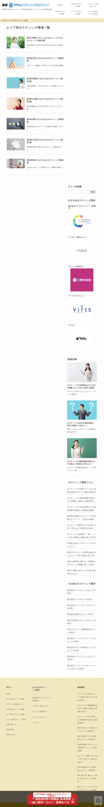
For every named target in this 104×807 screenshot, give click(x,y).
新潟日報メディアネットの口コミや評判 (81, 658)
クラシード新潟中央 (39, 711)
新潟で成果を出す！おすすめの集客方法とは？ (81, 572)
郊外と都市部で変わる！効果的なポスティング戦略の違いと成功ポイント (81, 563)
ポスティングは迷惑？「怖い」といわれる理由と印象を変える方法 (81, 535)
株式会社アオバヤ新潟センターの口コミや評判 (81, 649)
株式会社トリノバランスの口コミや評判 (81, 607)
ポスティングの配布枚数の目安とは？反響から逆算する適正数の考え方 (81, 500)
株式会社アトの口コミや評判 (79, 599)
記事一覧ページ (11, 724)
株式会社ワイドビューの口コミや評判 (81, 592)
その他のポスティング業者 (60, 12)
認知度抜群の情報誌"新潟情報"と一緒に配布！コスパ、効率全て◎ (52, 799)
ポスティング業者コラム (93, 5)
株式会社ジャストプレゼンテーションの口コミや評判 (81, 667)
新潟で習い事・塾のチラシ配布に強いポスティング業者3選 (87, 778)
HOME (60, 5)
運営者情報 (10, 729)
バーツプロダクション (40, 717)
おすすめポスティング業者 (76, 5)
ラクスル (35, 723)
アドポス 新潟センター (40, 706)
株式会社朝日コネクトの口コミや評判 (81, 622)
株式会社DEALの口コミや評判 (80, 614)
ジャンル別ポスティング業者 (93, 12)
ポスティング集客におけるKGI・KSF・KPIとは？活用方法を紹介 (81, 526)
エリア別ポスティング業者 (76, 12)
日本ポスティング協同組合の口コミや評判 (81, 631)
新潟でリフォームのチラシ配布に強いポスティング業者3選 (87, 790)
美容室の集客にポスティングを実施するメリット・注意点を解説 (81, 517)
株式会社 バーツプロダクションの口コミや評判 (81, 640)
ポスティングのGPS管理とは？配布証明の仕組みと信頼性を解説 (81, 508)
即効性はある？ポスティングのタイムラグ (81, 544)
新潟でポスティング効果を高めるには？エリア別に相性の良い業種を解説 (81, 554)
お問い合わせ (10, 735)
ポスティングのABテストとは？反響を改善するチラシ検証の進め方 (81, 490)
